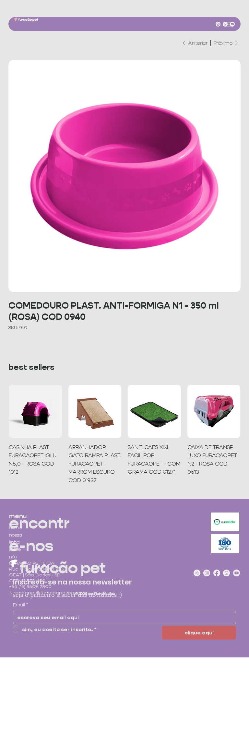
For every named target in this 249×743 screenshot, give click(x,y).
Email (20, 604)
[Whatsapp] (225, 24)
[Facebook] (216, 573)
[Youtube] (232, 24)
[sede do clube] (197, 573)
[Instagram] (218, 24)
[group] (124, 434)
